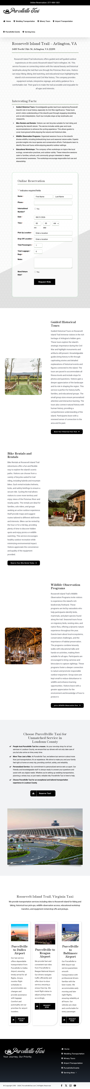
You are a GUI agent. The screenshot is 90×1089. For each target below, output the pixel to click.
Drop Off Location (25, 239)
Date (20, 217)
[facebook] (62, 1086)
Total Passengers (25, 245)
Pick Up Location (25, 233)
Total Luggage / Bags (24, 252)
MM (44, 228)
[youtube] (75, 1086)
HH (35, 228)
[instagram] (70, 1086)
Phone (21, 202)
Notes (20, 259)
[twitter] (66, 1086)
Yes (38, 209)
